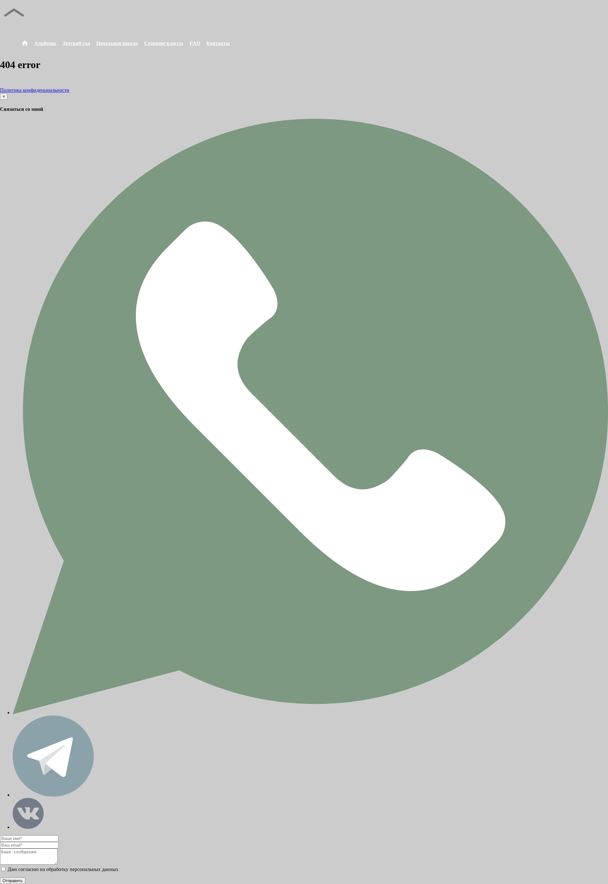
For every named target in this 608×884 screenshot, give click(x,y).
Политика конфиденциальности (34, 90)
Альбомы (45, 43)
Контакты (218, 43)
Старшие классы (163, 43)
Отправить (13, 880)
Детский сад (76, 43)
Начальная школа (117, 43)
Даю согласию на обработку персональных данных (62, 869)
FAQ (195, 43)
